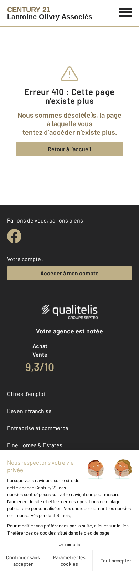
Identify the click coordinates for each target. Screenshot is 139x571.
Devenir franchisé (29, 410)
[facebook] (14, 236)
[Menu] (125, 11)
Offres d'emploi (26, 393)
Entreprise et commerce (37, 427)
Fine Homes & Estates (34, 445)
